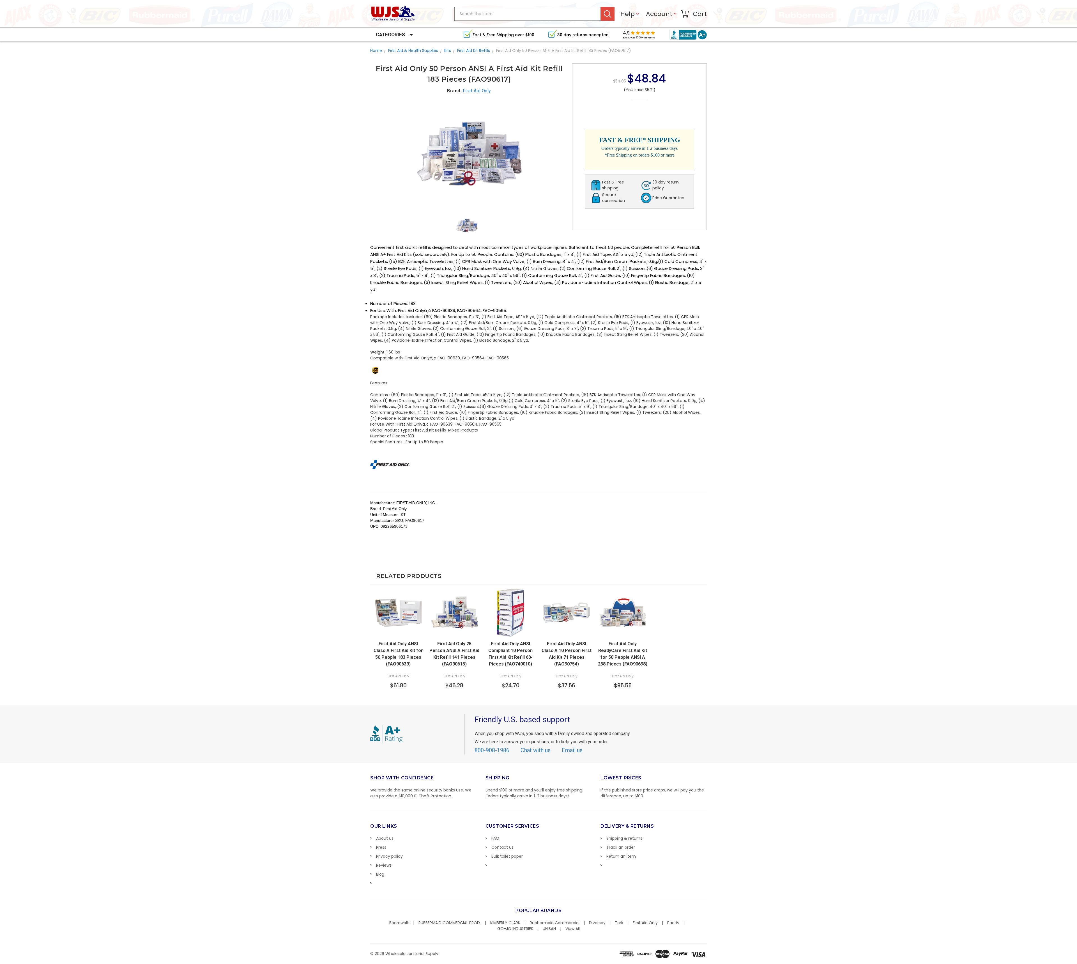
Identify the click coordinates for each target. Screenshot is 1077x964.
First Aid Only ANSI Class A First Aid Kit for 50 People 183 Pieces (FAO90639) (398, 654)
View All (572, 928)
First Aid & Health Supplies (413, 50)
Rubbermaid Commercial (554, 923)
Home (376, 50)
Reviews (384, 865)
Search (608, 14)
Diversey (597, 923)
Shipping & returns (624, 838)
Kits (447, 50)
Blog (380, 874)
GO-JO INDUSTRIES (515, 928)
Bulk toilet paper (507, 856)
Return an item (621, 856)
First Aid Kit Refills (473, 50)
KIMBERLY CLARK (505, 923)
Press (381, 847)
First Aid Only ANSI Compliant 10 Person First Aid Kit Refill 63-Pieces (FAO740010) (510, 654)
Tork (619, 923)
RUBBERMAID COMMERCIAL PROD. (449, 923)
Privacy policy (389, 856)
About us (384, 838)
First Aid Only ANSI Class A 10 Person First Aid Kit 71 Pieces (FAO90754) (567, 654)
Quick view (566, 632)
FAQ (495, 838)
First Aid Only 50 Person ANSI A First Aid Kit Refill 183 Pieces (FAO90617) (563, 50)
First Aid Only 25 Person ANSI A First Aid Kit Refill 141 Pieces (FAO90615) (454, 654)
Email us (572, 750)
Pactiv (673, 923)
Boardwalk (399, 923)
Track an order (620, 847)
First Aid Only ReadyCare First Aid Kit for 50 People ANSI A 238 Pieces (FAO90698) (622, 654)
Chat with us (536, 750)
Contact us (502, 847)
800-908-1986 (492, 750)
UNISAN (549, 928)
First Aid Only (645, 923)
